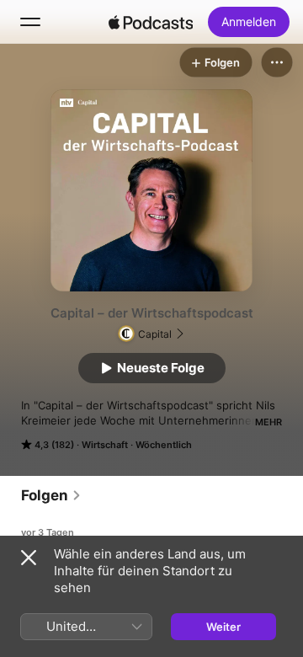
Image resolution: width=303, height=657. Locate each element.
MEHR (268, 422)
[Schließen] (28, 557)
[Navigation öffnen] (30, 21)
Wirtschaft (105, 445)
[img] (150, 21)
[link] (51, 495)
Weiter (223, 626)
